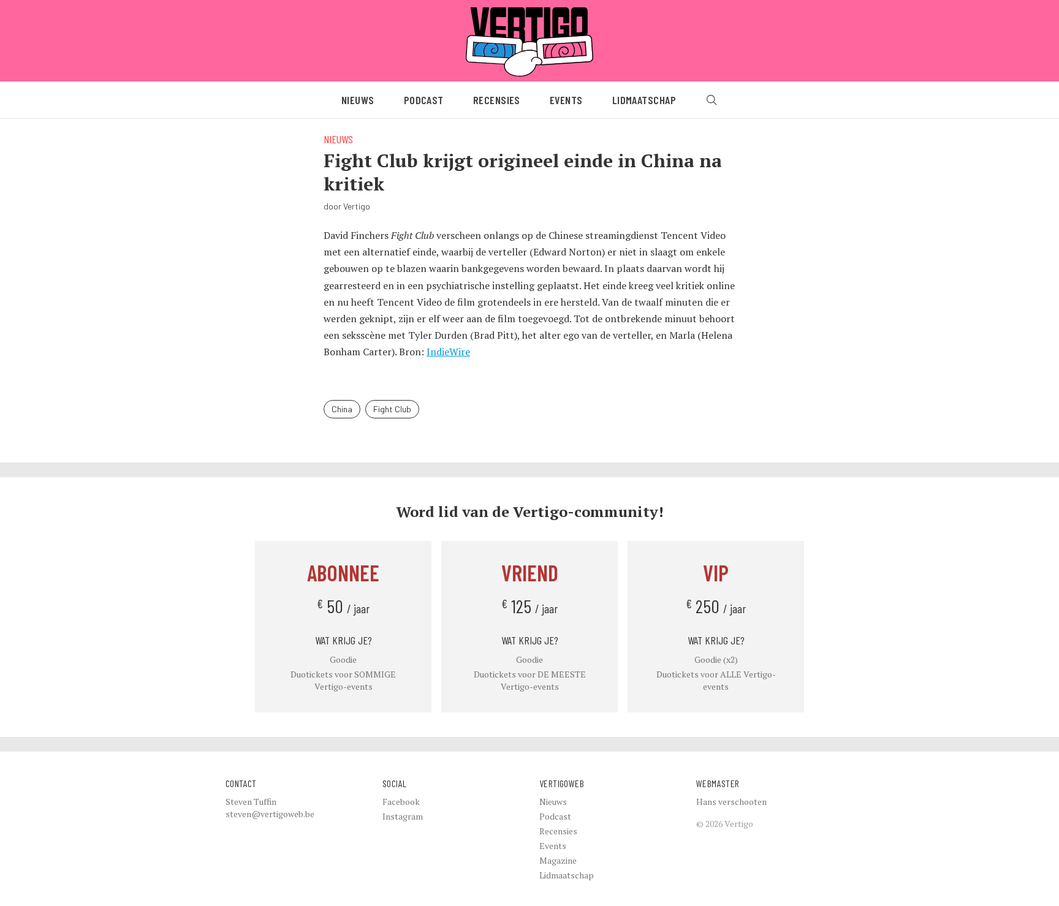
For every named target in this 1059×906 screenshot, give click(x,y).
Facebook (401, 801)
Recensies (496, 100)
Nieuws (357, 100)
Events (566, 100)
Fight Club (392, 409)
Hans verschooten (731, 801)
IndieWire (448, 351)
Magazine (558, 860)
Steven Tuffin (251, 801)
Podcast (424, 100)
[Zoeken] (711, 100)
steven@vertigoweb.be (270, 814)
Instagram (402, 816)
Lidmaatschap (644, 100)
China (342, 409)
